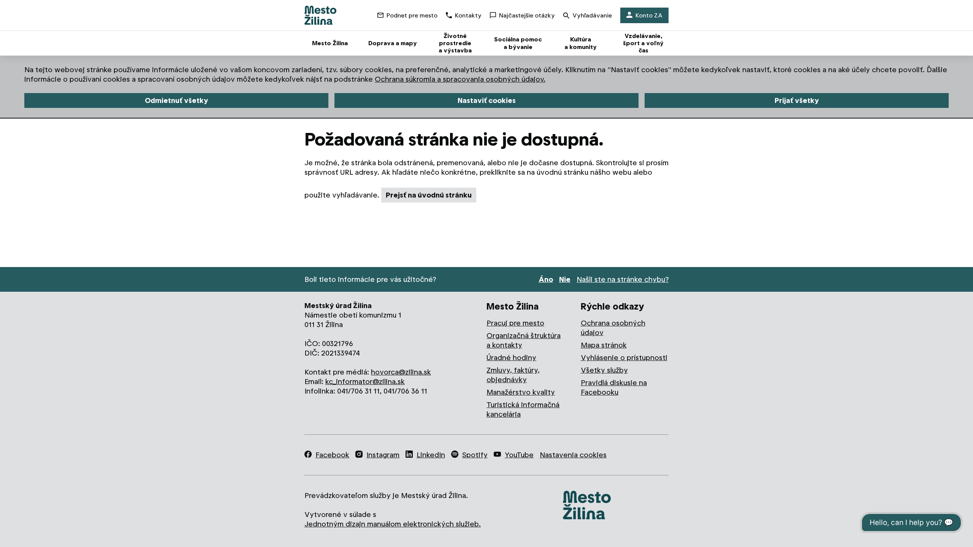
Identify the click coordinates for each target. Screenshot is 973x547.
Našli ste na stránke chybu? (623, 279)
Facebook (332, 454)
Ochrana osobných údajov (613, 327)
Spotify (475, 454)
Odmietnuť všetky (176, 100)
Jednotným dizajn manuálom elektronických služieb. (392, 524)
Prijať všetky (797, 100)
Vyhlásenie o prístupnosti (624, 357)
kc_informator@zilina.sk (365, 381)
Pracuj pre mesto (515, 323)
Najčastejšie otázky (527, 15)
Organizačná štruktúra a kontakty (523, 340)
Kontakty (468, 15)
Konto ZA (648, 15)
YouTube (519, 454)
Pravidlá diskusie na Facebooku (614, 387)
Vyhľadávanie (592, 15)
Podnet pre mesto (412, 15)
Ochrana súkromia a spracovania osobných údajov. (460, 79)
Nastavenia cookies (573, 454)
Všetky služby (604, 370)
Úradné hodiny (511, 357)
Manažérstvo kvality (520, 392)
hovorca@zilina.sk (401, 372)
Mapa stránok (604, 345)
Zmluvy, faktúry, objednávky (513, 375)
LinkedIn (431, 454)
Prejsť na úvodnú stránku (429, 195)
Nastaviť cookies (487, 100)
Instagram (382, 454)
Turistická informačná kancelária (522, 409)
